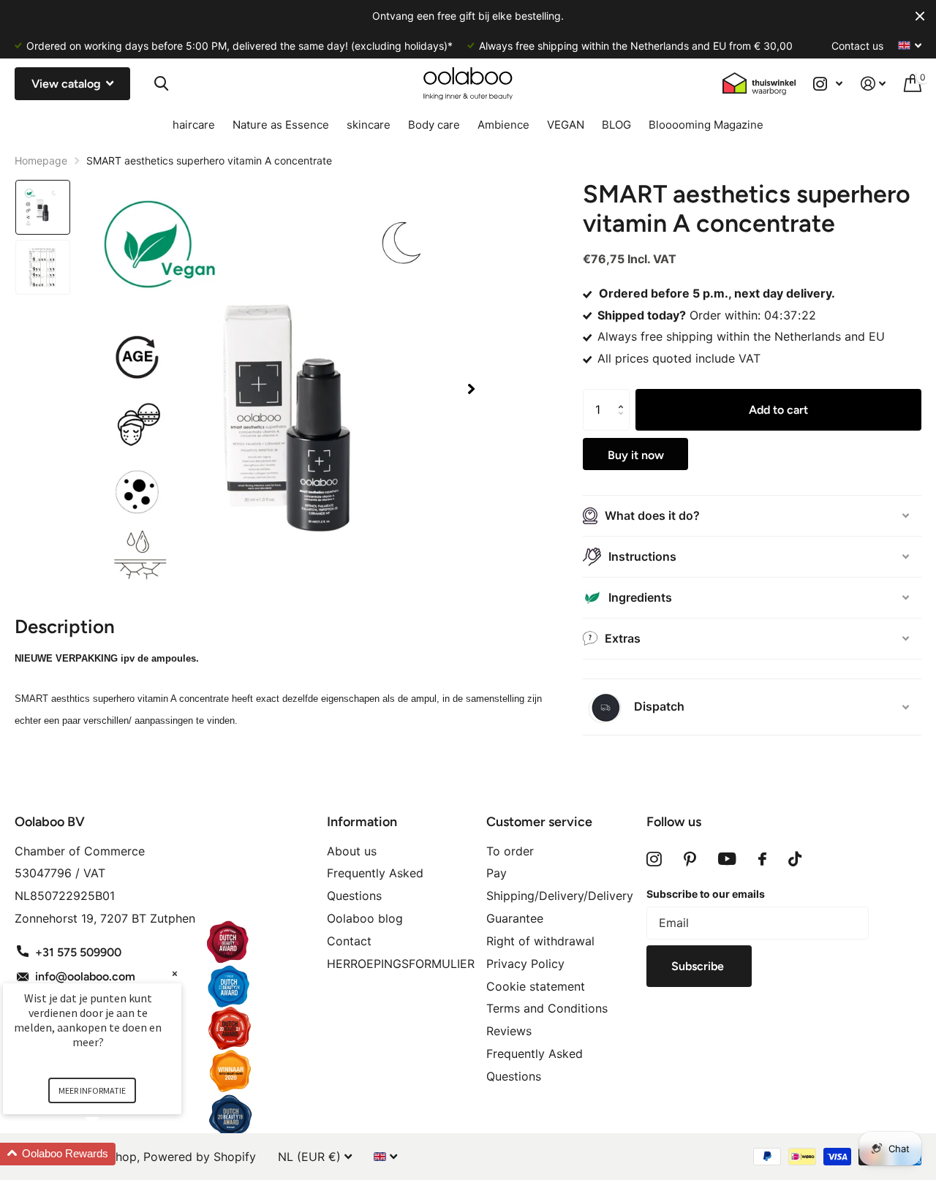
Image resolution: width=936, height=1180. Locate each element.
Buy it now (636, 455)
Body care (434, 125)
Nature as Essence (281, 125)
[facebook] (762, 859)
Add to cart (778, 410)
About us (352, 851)
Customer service (539, 822)
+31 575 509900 (78, 952)
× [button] (175, 973)
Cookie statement (535, 986)
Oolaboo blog (365, 918)
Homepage (41, 160)
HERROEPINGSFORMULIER (401, 963)
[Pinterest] (690, 859)
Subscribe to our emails (705, 894)
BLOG (616, 125)
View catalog (67, 84)
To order (510, 851)
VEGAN (565, 125)
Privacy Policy (525, 963)
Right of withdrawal (540, 941)
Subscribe (699, 966)
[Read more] (828, 83)
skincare (368, 125)
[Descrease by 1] (624, 423)
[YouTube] (727, 859)
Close (920, 16)
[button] (471, 389)
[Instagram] (654, 859)
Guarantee (514, 918)
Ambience (503, 125)
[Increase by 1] (624, 396)
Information (362, 822)
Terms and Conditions (547, 1008)
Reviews (509, 1031)
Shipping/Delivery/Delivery (559, 895)
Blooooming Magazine (706, 125)
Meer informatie (92, 1090)
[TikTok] (794, 859)
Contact (349, 941)
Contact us (857, 45)
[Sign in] (873, 83)
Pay (496, 873)
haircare (194, 125)
